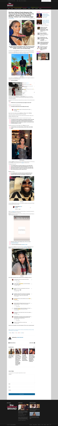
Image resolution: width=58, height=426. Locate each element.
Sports (38, 53)
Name (9, 383)
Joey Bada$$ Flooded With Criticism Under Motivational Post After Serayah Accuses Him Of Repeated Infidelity (25, 358)
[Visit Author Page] (10, 338)
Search (48, 424)
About (20, 0)
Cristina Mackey (12, 329)
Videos (29, 8)
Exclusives (24, 8)
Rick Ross (19, 329)
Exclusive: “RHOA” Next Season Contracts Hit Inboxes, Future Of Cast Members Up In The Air (46, 21)
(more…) (44, 29)
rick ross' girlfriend (16, 330)
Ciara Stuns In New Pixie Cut (21, 420)
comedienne (25, 246)
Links (50, 424)
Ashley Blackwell (11, 18)
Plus (16, 332)
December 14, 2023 (24, 244)
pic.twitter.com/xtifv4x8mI (14, 242)
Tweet (10, 332)
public (23, 162)
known (14, 211)
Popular (38, 25)
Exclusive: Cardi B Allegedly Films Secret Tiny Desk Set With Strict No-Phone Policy (46, 15)
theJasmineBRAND (13, 424)
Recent (42, 25)
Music (33, 8)
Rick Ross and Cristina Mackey (24, 329)
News (12, 8)
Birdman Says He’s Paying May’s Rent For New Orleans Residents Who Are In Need (23, 412)
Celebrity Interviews (18, 8)
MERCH (40, 8)
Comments (46, 25)
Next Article (32, 342)
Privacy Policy (35, 424)
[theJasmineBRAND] (10, 4)
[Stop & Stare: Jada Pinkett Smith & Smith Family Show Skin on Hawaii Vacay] (35, 414)
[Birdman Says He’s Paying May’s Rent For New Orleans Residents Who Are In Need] (23, 407)
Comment (10, 374)
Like (13, 332)
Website (10, 390)
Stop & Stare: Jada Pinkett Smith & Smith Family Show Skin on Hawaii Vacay (34, 417)
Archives (45, 424)
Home (17, 0)
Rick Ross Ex (11, 330)
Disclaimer (30, 424)
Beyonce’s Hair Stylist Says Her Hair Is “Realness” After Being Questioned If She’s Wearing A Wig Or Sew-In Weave (23, 418)
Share (23, 332)
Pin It (19, 332)
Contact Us (24, 0)
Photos (36, 8)
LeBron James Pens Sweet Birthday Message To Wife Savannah (11, 356)
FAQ (22, 0)
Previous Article (12, 342)
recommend (15, 329)
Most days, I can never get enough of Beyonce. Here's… (44, 34)
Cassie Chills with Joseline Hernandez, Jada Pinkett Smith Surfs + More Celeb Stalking (35, 409)
